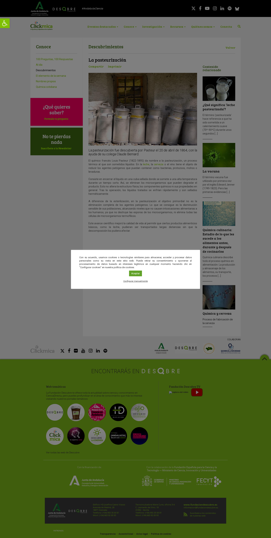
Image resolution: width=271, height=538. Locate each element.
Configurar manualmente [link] (135, 281)
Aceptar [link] (135, 273)
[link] (5, 23)
